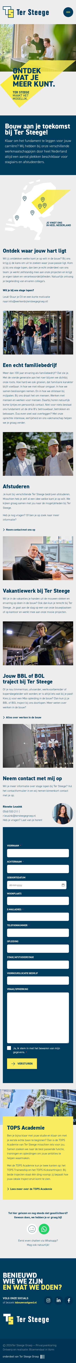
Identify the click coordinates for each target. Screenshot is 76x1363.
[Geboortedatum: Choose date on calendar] (63, 885)
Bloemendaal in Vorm (41, 1349)
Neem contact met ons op (20, 529)
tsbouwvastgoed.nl (26, 1302)
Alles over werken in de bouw (23, 717)
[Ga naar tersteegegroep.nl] (23, 1356)
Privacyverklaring (46, 1345)
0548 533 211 (10, 811)
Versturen (25, 1063)
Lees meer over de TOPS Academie (31, 1189)
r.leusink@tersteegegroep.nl (19, 815)
